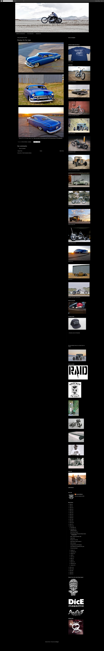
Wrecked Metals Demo (72, 345)
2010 (71, 570)
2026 (71, 504)
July (71, 555)
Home (41, 150)
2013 (71, 525)
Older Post (62, 150)
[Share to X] (36, 142)
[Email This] (34, 142)
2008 (71, 573)
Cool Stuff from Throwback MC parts (77, 546)
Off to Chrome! (73, 543)
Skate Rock (72, 538)
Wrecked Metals (79, 494)
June (72, 556)
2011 (71, 568)
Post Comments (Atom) (27, 153)
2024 (71, 507)
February (72, 563)
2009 (71, 572)
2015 (71, 522)
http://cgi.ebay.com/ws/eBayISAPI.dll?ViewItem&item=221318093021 (48, 138)
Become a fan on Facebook (74, 332)
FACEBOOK (30, 33)
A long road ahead (73, 548)
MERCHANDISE (20, 33)
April (72, 560)
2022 (71, 510)
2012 (71, 567)
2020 (71, 514)
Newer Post (20, 150)
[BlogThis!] (35, 142)
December (73, 527)
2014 (71, 524)
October (72, 550)
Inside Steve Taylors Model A (75, 541)
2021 (71, 512)
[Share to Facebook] (38, 142)
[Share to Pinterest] (39, 142)
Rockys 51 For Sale (74, 539)
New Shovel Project (74, 532)
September (73, 551)
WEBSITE (38, 33)
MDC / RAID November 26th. (75, 536)
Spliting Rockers (73, 530)
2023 (71, 509)
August (72, 553)
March (72, 561)
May (71, 558)
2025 (71, 506)
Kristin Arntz (81, 345)
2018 (71, 517)
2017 (71, 519)
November (73, 529)
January (72, 565)
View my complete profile (79, 496)
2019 (71, 516)
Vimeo (69, 346)
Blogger (57, 641)
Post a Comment (22, 148)
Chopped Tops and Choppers (76, 544)
